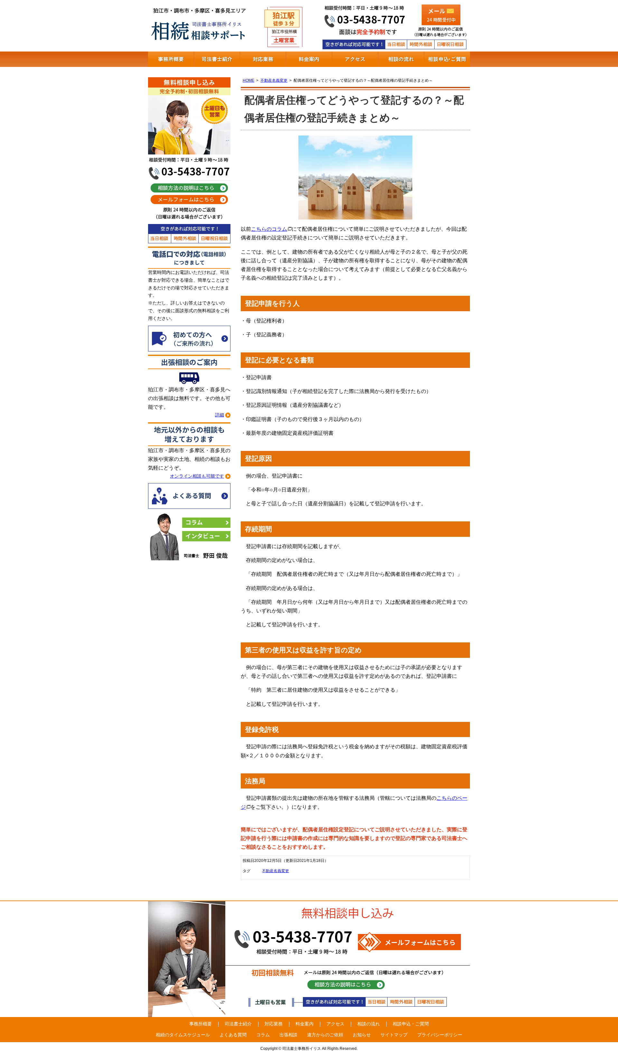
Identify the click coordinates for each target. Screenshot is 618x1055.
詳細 (219, 414)
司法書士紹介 (217, 59)
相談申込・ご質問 (447, 59)
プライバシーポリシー (439, 1034)
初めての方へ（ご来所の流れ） (189, 338)
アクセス (355, 59)
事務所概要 (171, 59)
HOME (248, 80)
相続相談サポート (199, 25)
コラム (206, 523)
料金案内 (309, 59)
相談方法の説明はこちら (189, 187)
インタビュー (206, 536)
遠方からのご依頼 (325, 1034)
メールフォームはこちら (189, 199)
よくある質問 (189, 496)
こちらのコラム (269, 229)
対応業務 (263, 59)
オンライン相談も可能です (197, 476)
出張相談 (288, 1034)
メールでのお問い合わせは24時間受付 (441, 15)
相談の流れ (401, 59)
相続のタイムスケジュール (183, 1034)
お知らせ (362, 1034)
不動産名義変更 (273, 80)
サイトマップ (393, 1034)
